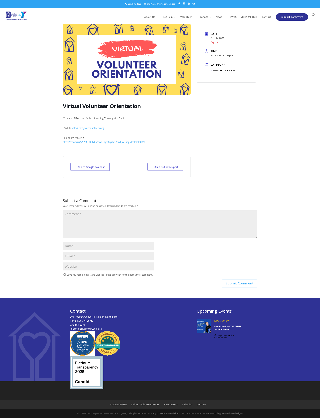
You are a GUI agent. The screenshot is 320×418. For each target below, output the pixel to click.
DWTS (233, 17)
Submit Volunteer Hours (145, 404)
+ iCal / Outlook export (165, 167)
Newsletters (171, 404)
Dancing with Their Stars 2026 (228, 328)
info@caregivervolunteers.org (88, 128)
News (219, 17)
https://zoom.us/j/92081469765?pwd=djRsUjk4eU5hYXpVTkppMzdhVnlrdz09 (104, 142)
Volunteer (186, 17)
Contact (266, 17)
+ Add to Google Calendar (90, 167)
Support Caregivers (292, 16)
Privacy (152, 413)
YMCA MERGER (249, 17)
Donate (204, 17)
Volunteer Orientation (224, 70)
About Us (149, 17)
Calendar (187, 404)
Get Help (168, 17)
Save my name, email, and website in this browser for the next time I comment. (110, 274)
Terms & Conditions (169, 413)
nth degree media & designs (227, 413)
